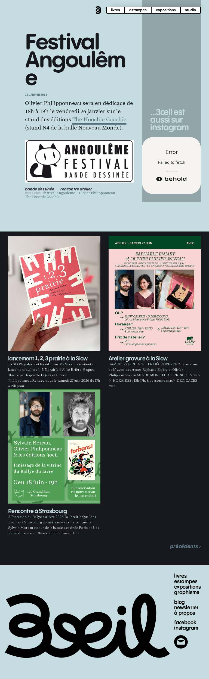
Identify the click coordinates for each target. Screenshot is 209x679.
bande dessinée (39, 189)
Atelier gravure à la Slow (138, 359)
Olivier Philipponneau (97, 193)
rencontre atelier (76, 189)
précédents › (185, 546)
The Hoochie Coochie (99, 119)
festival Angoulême (59, 193)
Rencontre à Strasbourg (37, 511)
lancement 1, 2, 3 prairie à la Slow (47, 359)
